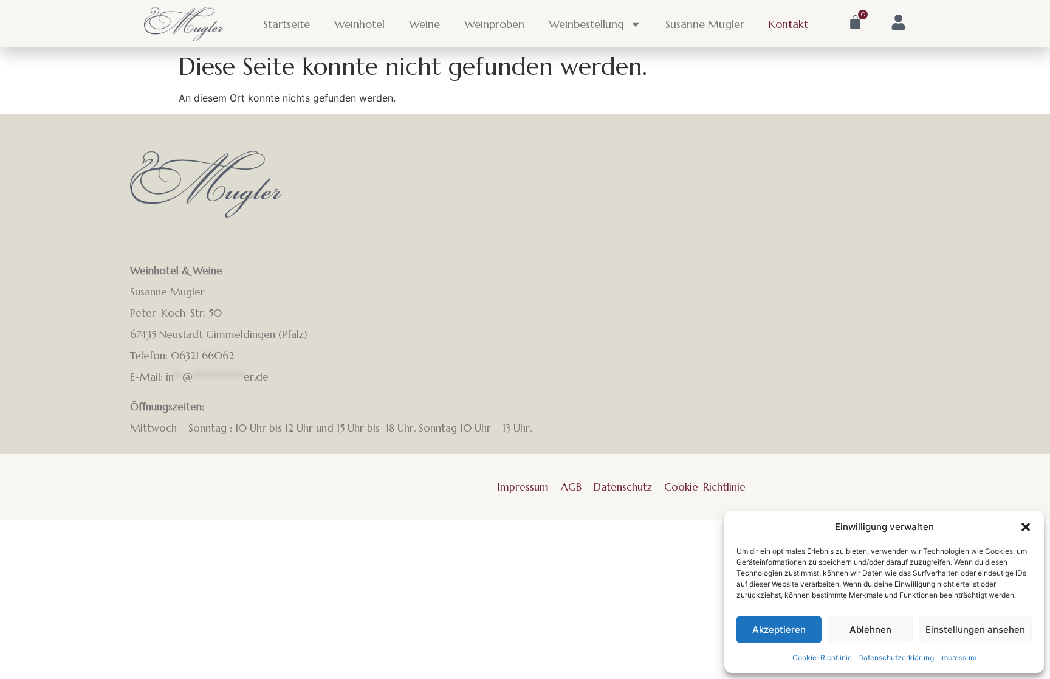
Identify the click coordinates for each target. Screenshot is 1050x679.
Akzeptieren (779, 629)
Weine (424, 24)
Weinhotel (359, 24)
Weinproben (494, 24)
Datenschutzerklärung (896, 657)
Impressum (958, 657)
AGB (571, 487)
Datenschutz (623, 487)
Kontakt (788, 24)
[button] (1026, 527)
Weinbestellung (586, 24)
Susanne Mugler (704, 24)
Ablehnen (870, 629)
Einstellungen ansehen (975, 629)
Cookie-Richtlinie (822, 657)
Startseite (286, 24)
